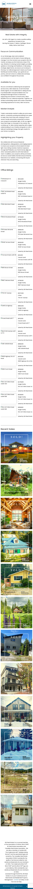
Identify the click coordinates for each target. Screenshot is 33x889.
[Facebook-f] (27, 886)
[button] (30, 4)
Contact (16, 880)
